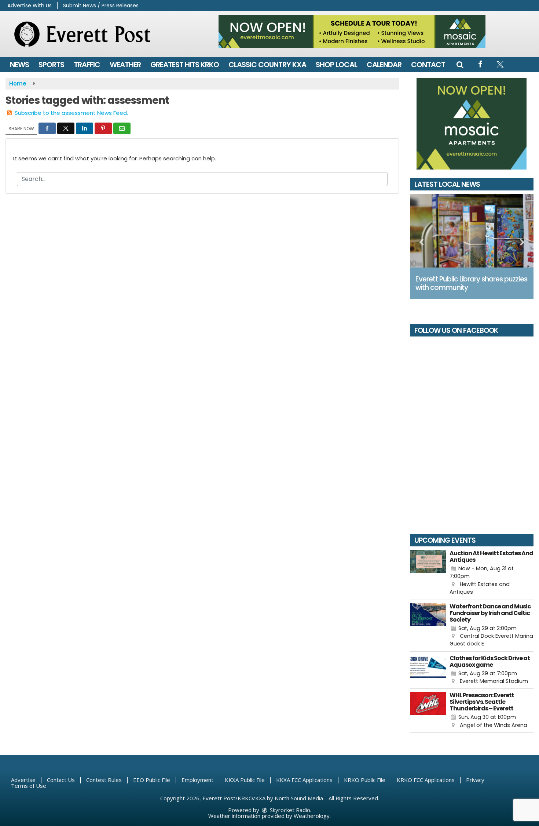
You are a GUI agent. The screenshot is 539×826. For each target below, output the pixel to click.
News (19, 64)
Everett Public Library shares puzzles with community (471, 283)
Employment (197, 779)
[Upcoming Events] (428, 573)
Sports (51, 64)
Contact (428, 64)
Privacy (475, 779)
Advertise (23, 779)
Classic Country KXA (267, 64)
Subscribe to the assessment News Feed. (71, 113)
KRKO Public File (364, 779)
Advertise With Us (29, 5)
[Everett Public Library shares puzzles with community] (472, 231)
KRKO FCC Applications (426, 779)
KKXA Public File (245, 779)
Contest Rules (104, 779)
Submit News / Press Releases (101, 5)
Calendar (384, 64)
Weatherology (312, 815)
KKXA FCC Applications (304, 779)
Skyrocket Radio (289, 810)
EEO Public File (151, 779)
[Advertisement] (352, 31)
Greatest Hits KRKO (184, 64)
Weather (125, 64)
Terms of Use (28, 785)
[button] (460, 64)
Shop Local (336, 64)
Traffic (87, 64)
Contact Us (61, 779)
